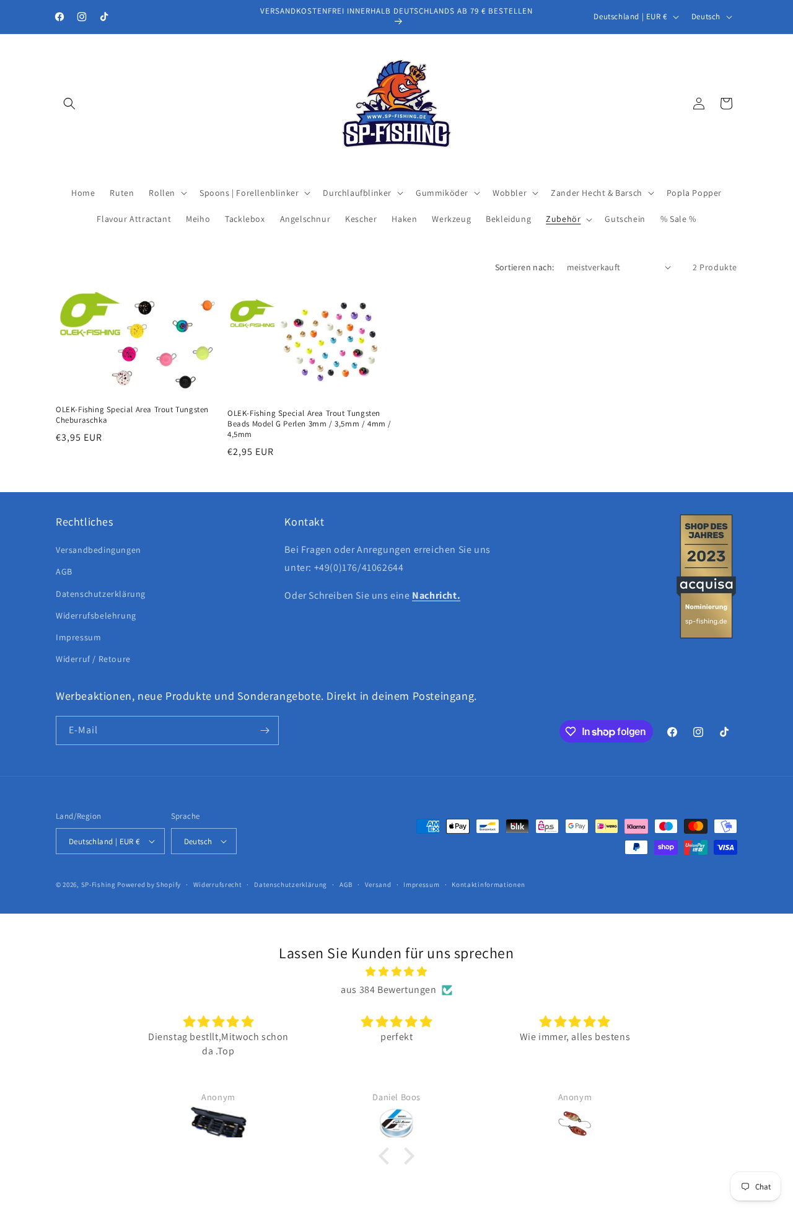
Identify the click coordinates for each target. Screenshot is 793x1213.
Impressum (78, 637)
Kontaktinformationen (488, 884)
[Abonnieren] (264, 730)
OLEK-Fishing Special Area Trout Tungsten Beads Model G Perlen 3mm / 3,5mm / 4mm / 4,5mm (309, 423)
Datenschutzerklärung (101, 593)
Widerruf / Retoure (93, 658)
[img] (396, 972)
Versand (378, 884)
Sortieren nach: (524, 267)
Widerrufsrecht (217, 884)
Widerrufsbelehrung (96, 615)
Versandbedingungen (98, 549)
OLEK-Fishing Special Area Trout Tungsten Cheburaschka (132, 415)
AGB (64, 571)
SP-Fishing (98, 884)
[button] (69, 103)
